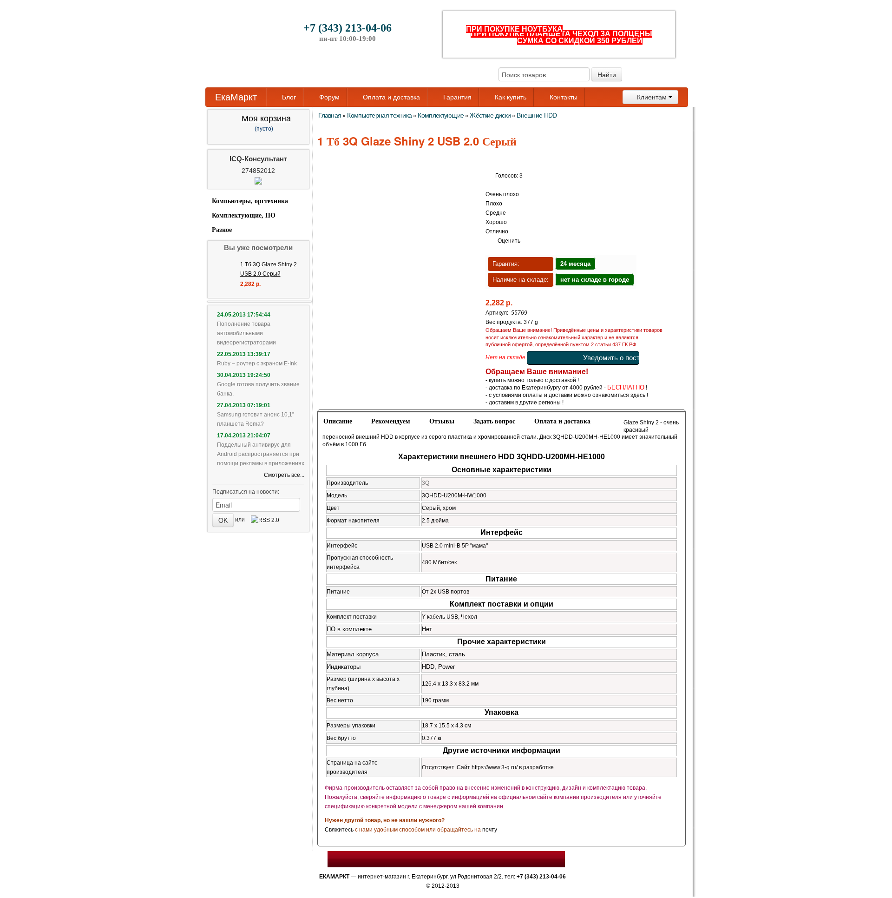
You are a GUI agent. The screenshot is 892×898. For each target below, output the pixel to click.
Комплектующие (441, 115)
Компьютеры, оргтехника (250, 201)
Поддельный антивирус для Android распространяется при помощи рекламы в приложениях (260, 454)
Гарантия (456, 97)
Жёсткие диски (490, 115)
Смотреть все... (284, 475)
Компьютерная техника (379, 115)
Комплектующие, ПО (243, 215)
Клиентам (652, 97)
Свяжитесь (339, 829)
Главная (329, 115)
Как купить (509, 97)
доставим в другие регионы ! (526, 402)
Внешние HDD (537, 115)
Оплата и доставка (390, 97)
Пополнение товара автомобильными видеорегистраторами (246, 333)
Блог (288, 97)
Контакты (562, 97)
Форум (328, 97)
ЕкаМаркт (236, 97)
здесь (637, 395)
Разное (222, 229)
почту (489, 829)
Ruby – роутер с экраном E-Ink (257, 363)
